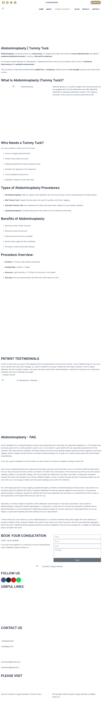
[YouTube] (11, 2)
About (3, 598)
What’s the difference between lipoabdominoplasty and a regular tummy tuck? (31, 485)
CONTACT (96, 9)
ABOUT (49, 9)
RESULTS (85, 9)
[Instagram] (7, 2)
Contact (4, 619)
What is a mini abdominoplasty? (13, 517)
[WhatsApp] (15, 2)
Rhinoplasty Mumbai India (11, 681)
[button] (96, 2)
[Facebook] (3, 2)
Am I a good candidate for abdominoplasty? (17, 443)
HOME (41, 9)
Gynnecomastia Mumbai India (13, 687)
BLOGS (77, 9)
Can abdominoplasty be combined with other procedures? (23, 501)
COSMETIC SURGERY (62, 9)
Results (4, 614)
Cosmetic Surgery (8, 603)
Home (3, 592)
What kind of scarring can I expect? (14, 466)
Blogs (3, 609)
